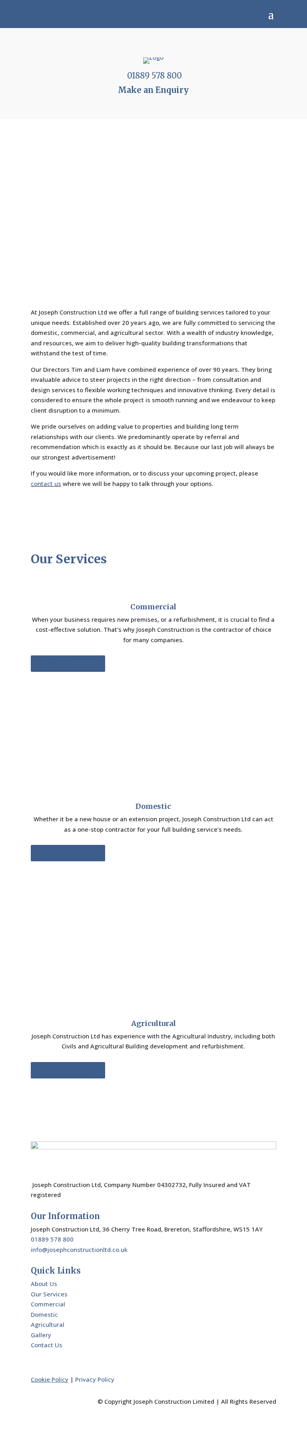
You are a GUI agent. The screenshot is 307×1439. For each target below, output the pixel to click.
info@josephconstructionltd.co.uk (79, 1250)
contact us (46, 484)
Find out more (68, 664)
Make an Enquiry (153, 90)
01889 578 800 (154, 76)
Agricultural (47, 1324)
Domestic (44, 1314)
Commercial (48, 1304)
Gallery (41, 1335)
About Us (44, 1284)
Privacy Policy (94, 1379)
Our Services (49, 1294)
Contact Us (46, 1345)
